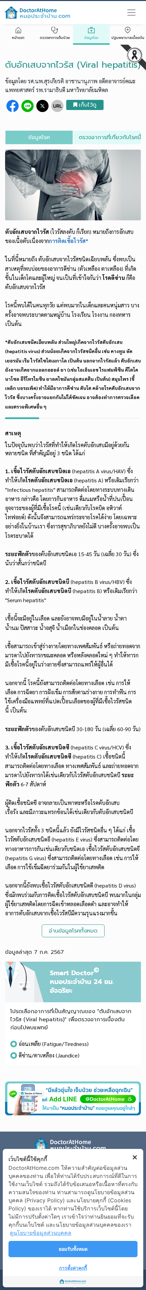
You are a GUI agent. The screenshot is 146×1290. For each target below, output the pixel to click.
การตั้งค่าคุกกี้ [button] (73, 1268)
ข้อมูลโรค (91, 37)
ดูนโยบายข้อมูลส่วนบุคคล (40, 1232)
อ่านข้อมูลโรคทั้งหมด (73, 931)
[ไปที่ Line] (73, 1098)
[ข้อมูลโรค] (91, 31)
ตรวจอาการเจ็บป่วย (55, 37)
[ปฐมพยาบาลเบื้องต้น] (128, 31)
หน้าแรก (18, 37)
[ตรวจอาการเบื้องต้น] (55, 31)
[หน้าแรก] (18, 31)
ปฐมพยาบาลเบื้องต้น (127, 37)
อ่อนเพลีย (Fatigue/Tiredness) (54, 1043)
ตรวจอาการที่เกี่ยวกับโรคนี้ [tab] (110, 137)
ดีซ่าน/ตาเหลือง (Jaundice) (49, 1055)
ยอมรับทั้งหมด (73, 1249)
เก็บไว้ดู (87, 105)
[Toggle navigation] (131, 12)
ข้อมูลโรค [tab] (39, 137)
